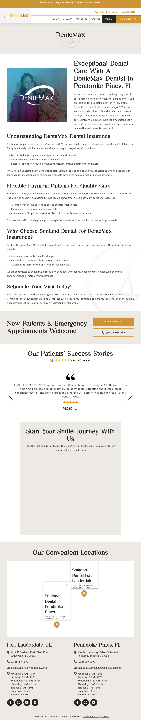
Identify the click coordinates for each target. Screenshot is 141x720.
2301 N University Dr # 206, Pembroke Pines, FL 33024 (55, 617)
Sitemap (105, 716)
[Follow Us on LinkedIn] (35, 702)
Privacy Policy (91, 716)
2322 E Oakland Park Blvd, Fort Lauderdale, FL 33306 (84, 586)
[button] (70, 360)
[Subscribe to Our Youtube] (26, 702)
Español (109, 19)
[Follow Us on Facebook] (10, 702)
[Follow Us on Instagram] (18, 702)
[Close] (67, 585)
